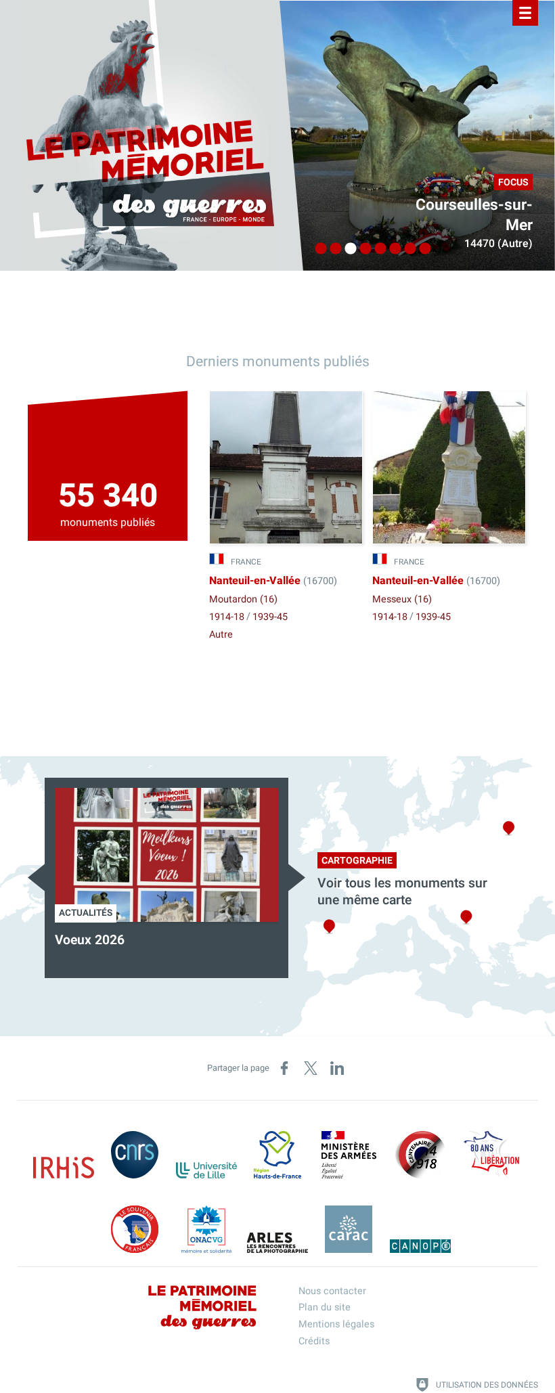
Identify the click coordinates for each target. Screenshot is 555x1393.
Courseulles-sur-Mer (474, 215)
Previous (36, 877)
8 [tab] (421, 249)
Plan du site (324, 1307)
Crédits (314, 1341)
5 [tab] (377, 249)
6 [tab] (392, 249)
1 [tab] (317, 249)
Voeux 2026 (90, 940)
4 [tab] (362, 249)
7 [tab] (407, 249)
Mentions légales (336, 1324)
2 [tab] (332, 249)
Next (296, 877)
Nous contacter (332, 1291)
